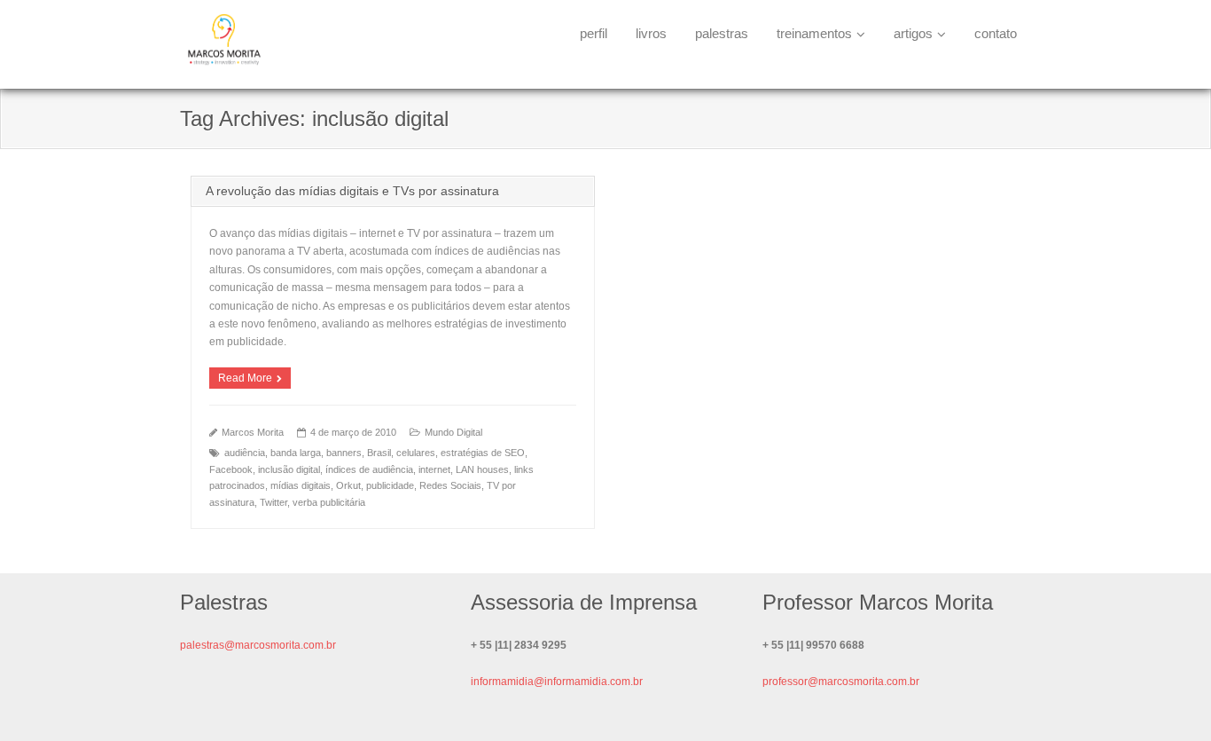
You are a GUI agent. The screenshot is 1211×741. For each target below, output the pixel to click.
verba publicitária (329, 502)
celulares (415, 452)
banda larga (295, 452)
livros (651, 33)
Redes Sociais (450, 485)
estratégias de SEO (483, 452)
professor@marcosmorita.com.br (840, 681)
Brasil (379, 452)
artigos (913, 33)
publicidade (390, 485)
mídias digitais (300, 485)
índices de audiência (369, 469)
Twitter (273, 502)
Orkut (348, 485)
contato (995, 33)
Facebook (231, 469)
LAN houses (482, 469)
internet (434, 469)
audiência (244, 452)
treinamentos (814, 33)
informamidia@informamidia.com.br (557, 681)
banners (344, 452)
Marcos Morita (253, 432)
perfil (593, 33)
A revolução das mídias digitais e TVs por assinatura (352, 191)
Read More (245, 378)
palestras (721, 33)
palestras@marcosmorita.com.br (258, 645)
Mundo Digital (453, 432)
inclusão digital (289, 469)
